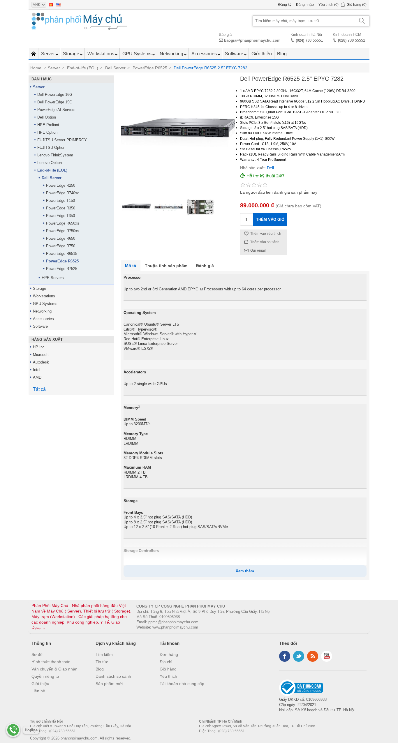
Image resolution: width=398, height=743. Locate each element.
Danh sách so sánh (113, 676)
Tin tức (102, 661)
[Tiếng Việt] (50, 4)
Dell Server (51, 178)
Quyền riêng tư (45, 676)
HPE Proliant (48, 125)
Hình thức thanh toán (51, 661)
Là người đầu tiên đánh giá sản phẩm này (278, 192)
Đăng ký (284, 5)
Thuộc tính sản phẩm (166, 265)
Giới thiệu (261, 53)
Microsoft (41, 354)
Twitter (298, 656)
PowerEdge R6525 (62, 261)
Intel (36, 370)
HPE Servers (53, 278)
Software (234, 53)
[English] (58, 4)
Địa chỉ (166, 661)
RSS (312, 656)
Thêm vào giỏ (270, 219)
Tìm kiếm (104, 654)
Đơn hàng (169, 654)
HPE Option (47, 132)
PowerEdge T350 (60, 215)
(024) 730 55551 (309, 40)
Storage (71, 53)
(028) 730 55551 (351, 40)
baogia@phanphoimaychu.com (252, 40)
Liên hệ (38, 691)
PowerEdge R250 (60, 185)
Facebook (284, 656)
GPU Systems (137, 53)
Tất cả (39, 389)
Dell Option (46, 117)
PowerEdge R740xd (62, 193)
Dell (270, 167)
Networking (172, 53)
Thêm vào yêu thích (265, 234)
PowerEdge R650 (60, 238)
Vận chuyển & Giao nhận (54, 669)
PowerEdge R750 (60, 246)
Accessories (204, 53)
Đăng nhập (305, 5)
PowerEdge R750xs (62, 231)
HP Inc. (39, 347)
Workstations (101, 53)
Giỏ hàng (168, 669)
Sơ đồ (37, 654)
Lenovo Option (49, 162)
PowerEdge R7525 (61, 269)
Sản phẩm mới (109, 683)
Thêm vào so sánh (264, 242)
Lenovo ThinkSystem (55, 155)
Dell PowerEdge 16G (54, 94)
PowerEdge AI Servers (56, 109)
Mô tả (130, 265)
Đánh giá (205, 265)
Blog (282, 53)
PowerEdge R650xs (62, 223)
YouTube (326, 656)
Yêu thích (168, 676)
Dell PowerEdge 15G (54, 102)
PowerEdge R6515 (61, 253)
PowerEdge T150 (60, 200)
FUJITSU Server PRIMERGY (62, 140)
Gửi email (258, 250)
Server (48, 53)
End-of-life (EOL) (52, 170)
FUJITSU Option (51, 147)
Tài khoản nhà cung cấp (182, 683)
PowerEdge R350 (60, 208)
